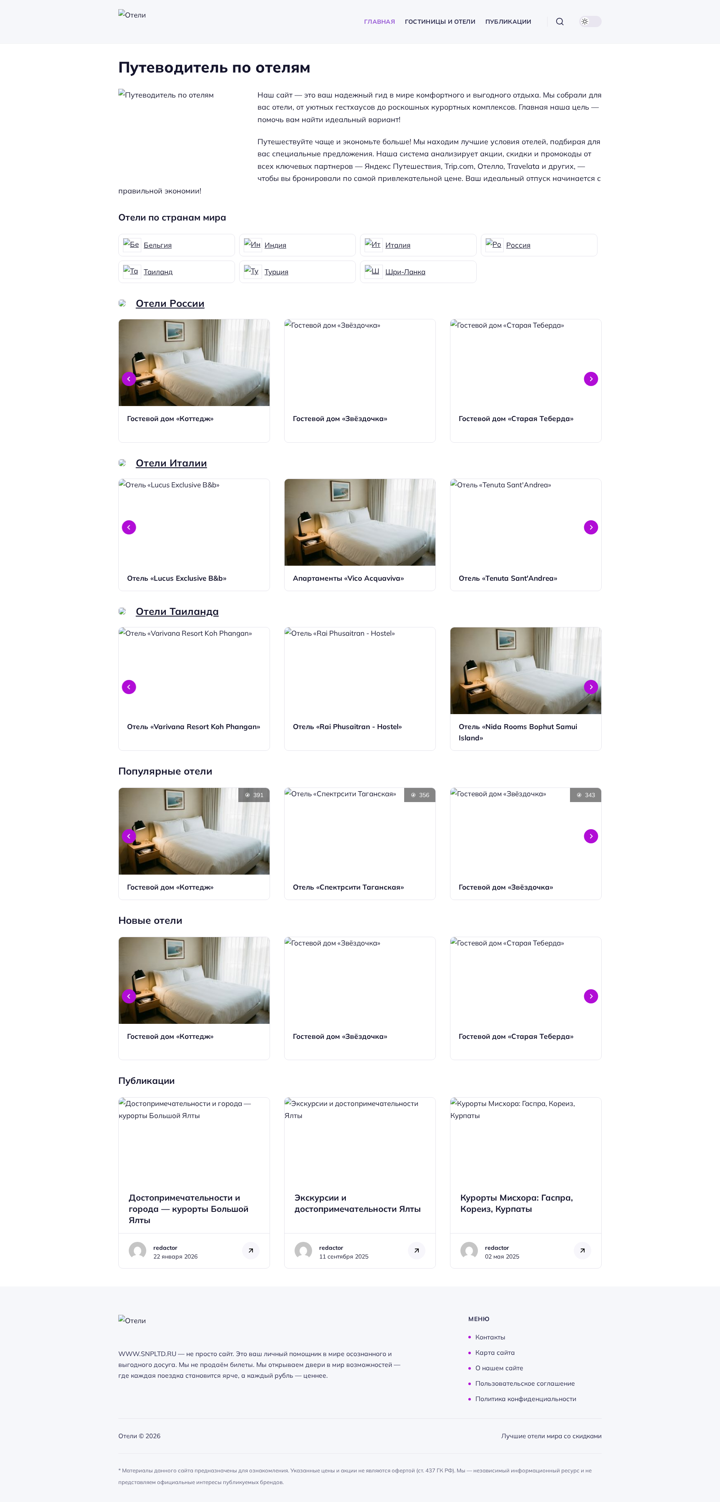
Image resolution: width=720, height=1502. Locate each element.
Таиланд (158, 271)
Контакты (490, 1337)
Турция (276, 271)
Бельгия (158, 245)
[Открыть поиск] (560, 22)
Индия (275, 245)
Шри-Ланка (405, 271)
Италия (397, 245)
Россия (518, 245)
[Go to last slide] (129, 379)
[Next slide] (591, 379)
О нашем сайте (499, 1368)
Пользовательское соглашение (525, 1383)
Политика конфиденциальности (525, 1399)
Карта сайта (495, 1353)
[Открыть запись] (194, 380)
